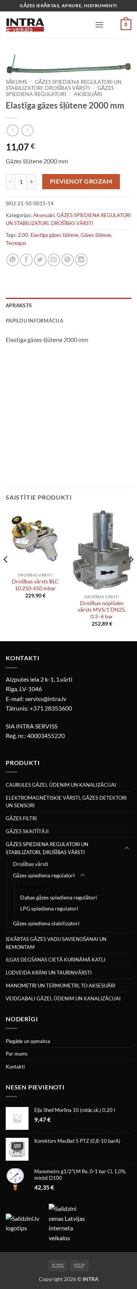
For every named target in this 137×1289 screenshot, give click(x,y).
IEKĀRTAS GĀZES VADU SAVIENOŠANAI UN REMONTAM (56, 943)
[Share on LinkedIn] (81, 260)
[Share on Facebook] (26, 260)
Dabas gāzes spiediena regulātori (58, 897)
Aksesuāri (88, 94)
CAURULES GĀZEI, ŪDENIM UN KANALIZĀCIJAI (61, 785)
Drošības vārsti (30, 864)
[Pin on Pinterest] (67, 260)
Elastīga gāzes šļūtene (54, 235)
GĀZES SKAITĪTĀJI (27, 831)
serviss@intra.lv (45, 698)
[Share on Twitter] (40, 260)
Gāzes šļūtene (96, 235)
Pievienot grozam (81, 181)
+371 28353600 (51, 708)
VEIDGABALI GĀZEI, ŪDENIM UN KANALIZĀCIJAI (63, 998)
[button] (99, 24)
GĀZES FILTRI (21, 818)
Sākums (16, 82)
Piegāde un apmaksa (28, 1041)
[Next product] (12, 130)
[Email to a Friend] (54, 260)
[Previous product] (27, 130)
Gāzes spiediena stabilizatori (46, 923)
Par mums (17, 1054)
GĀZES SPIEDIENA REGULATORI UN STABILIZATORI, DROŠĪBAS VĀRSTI (64, 85)
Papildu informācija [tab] (34, 321)
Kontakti (15, 1067)
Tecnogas (16, 243)
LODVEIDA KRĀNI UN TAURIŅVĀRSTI (49, 973)
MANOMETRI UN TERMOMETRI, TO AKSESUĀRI (60, 985)
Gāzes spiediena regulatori (60, 91)
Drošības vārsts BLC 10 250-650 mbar (35, 584)
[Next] (130, 575)
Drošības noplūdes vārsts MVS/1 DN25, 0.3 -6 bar (102, 610)
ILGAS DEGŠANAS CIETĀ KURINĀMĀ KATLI (55, 960)
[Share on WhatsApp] (12, 260)
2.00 (23, 235)
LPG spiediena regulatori (49, 908)
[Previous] (6, 575)
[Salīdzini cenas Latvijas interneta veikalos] (70, 1222)
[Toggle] (126, 848)
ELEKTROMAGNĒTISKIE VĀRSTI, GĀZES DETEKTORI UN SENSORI (66, 802)
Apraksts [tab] (19, 305)
